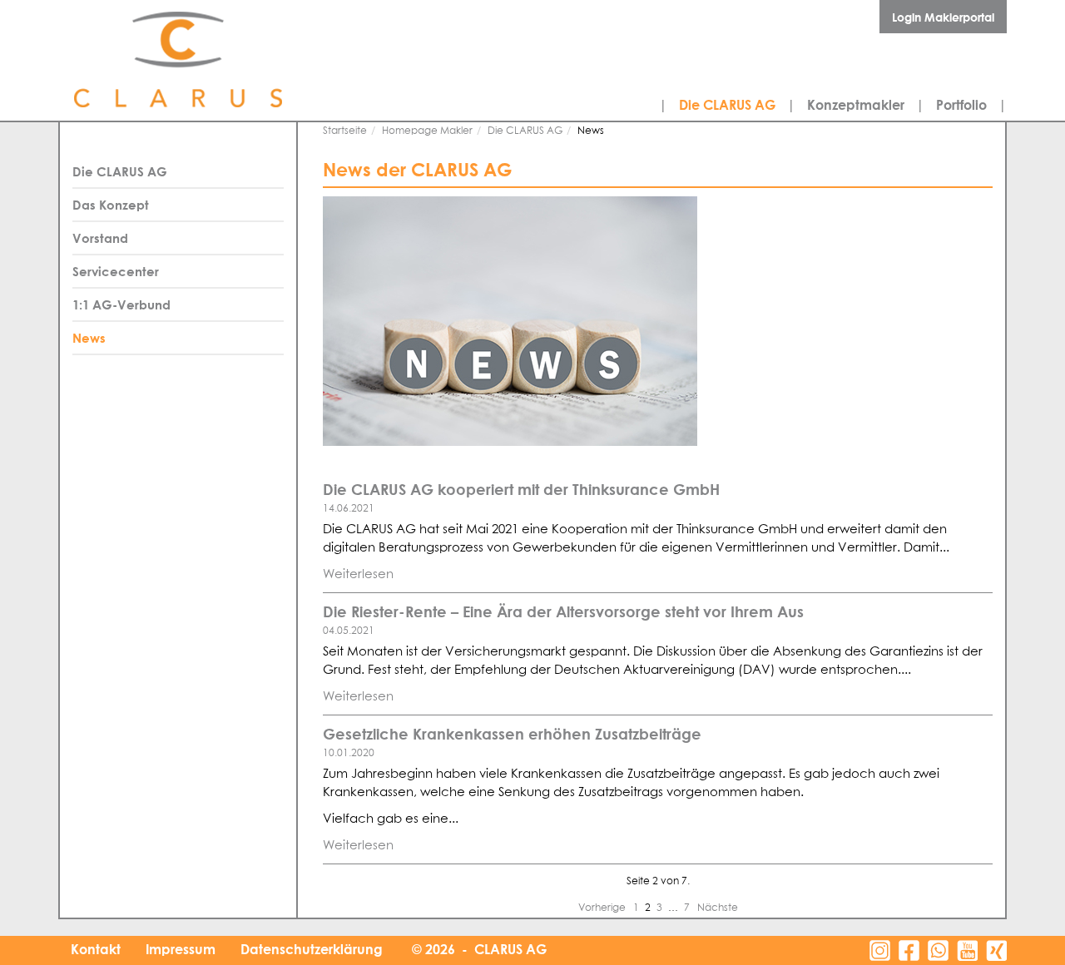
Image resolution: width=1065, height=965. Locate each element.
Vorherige (603, 908)
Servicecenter (115, 271)
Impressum (180, 949)
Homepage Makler (427, 131)
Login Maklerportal (943, 17)
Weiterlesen (358, 574)
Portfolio (961, 104)
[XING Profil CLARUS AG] (996, 950)
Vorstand (100, 237)
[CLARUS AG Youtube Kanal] (967, 950)
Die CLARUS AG (727, 104)
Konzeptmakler (855, 104)
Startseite (345, 131)
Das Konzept (110, 204)
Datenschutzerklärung (311, 949)
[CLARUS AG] (216, 60)
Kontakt (96, 949)
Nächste (717, 908)
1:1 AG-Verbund (121, 304)
